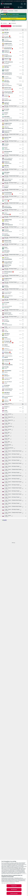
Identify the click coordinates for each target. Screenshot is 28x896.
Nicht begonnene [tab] (17, 26)
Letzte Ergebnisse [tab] (5, 26)
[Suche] (22, 4)
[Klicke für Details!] (13, 33)
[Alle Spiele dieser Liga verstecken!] (25, 29)
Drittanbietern (23, 873)
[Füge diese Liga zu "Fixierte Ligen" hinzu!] (9, 30)
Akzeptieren (14, 885)
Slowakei (13, 23)
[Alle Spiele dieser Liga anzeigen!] (25, 414)
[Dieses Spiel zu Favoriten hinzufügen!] (1, 33)
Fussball (5, 23)
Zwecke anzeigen (14, 893)
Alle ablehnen (14, 889)
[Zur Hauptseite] (7, 4)
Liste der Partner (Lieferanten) (8, 883)
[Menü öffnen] (25, 4)
